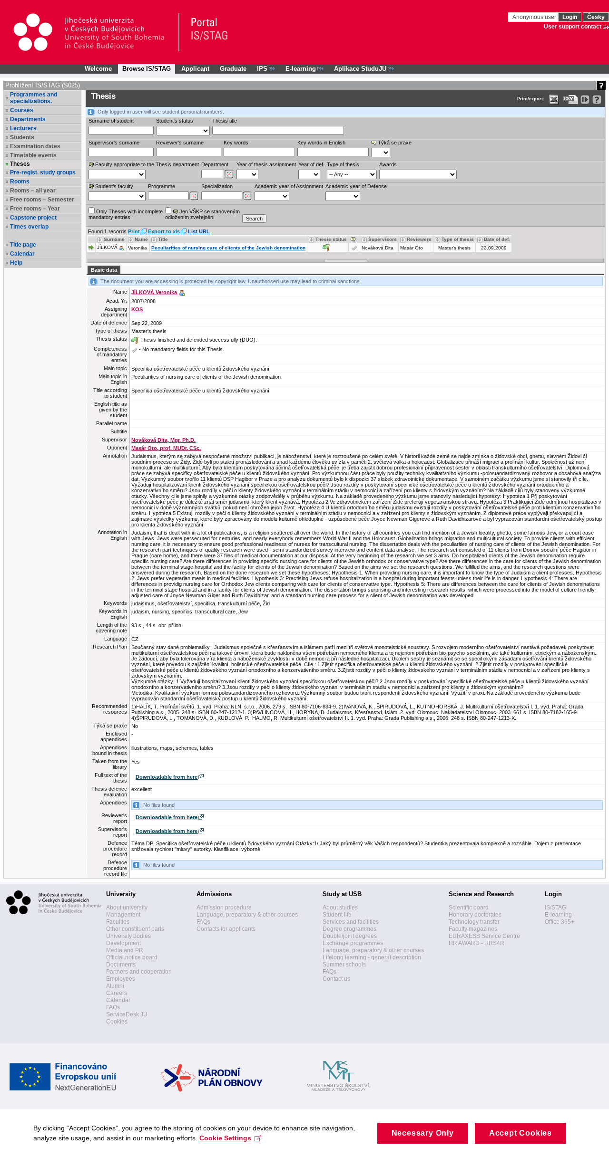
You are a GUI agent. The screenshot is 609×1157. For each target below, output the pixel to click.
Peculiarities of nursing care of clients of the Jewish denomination (228, 247)
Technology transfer (474, 921)
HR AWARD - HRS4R (476, 943)
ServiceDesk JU (126, 1014)
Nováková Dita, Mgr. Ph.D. (163, 440)
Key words (236, 142)
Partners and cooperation (139, 971)
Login (569, 17)
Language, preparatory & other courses (247, 914)
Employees (120, 978)
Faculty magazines (473, 929)
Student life (337, 914)
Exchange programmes (353, 943)
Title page (23, 244)
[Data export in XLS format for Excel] (554, 100)
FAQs (113, 1007)
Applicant (195, 68)
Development (123, 943)
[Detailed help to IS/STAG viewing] (597, 100)
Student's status (174, 121)
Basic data (104, 270)
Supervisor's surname (113, 142)
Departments (28, 119)
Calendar (22, 253)
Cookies (117, 1021)
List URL (199, 231)
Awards (388, 164)
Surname (114, 239)
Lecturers (23, 128)
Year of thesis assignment (266, 164)
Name (141, 239)
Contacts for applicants (225, 929)
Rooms (19, 181)
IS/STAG (555, 907)
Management (123, 914)
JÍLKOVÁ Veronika (154, 292)
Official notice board (131, 957)
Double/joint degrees (350, 936)
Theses (20, 164)
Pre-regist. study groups (43, 172)
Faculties (117, 921)
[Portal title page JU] (205, 32)
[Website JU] (95, 32)
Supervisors (382, 239)
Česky (596, 17)
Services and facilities (351, 921)
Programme (161, 186)
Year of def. (311, 164)
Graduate (233, 68)
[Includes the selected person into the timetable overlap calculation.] (121, 247)
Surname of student (111, 121)
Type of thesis (343, 164)
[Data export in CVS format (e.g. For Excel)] (570, 100)
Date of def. (497, 239)
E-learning (558, 914)
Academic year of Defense (356, 186)
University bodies (128, 936)
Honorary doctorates (475, 914)
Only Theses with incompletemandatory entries (125, 214)
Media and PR (124, 950)
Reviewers (419, 239)
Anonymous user (535, 17)
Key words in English (321, 142)
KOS (137, 309)
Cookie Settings (225, 1138)
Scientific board (469, 907)
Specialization (217, 186)
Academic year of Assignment (289, 186)
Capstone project (33, 217)
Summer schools (344, 964)
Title (163, 239)
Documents (121, 964)
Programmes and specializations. (33, 98)
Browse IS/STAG (146, 68)
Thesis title (224, 121)
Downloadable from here (166, 777)
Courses (21, 110)
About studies (340, 907)
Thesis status (331, 239)
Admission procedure (224, 907)
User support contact (572, 26)
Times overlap (29, 226)
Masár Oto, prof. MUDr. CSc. (166, 448)
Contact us (336, 978)
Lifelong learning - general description (372, 957)
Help (16, 262)
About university (126, 907)
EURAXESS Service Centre (484, 936)
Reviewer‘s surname (180, 142)
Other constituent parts (135, 929)
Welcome (98, 68)
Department (214, 164)
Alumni (115, 986)
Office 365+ (559, 921)
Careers (116, 993)
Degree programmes (349, 929)
